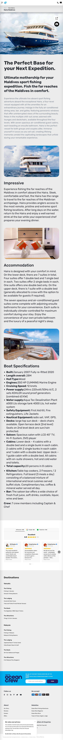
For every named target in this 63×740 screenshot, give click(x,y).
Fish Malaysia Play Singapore (11, 660)
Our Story (6, 708)
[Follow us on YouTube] (20, 694)
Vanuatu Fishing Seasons (10, 593)
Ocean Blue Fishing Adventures (40, 708)
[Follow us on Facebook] (4, 694)
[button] (4, 552)
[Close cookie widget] (35, 721)
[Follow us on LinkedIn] (11, 694)
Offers (5, 716)
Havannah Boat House (10, 601)
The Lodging (8, 598)
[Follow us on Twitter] (17, 694)
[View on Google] (7, 545)
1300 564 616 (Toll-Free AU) (39, 725)
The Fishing (7, 588)
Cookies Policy (24, 737)
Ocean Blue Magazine (37, 711)
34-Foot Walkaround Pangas (11, 652)
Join (52, 681)
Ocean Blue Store (36, 713)
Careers (6, 713)
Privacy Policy (32, 737)
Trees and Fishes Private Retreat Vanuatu (15, 603)
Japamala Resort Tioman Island (12, 642)
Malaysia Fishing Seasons (11, 635)
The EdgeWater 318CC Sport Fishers (13, 611)
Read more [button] (9, 559)
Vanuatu (7, 583)
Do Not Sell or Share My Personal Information (18, 734)
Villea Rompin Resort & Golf (11, 645)
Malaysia (7, 625)
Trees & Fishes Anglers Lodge (40, 716)
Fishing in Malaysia (9, 632)
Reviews (6, 711)
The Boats (7, 608)
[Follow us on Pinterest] (14, 694)
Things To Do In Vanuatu (10, 618)
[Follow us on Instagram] (7, 694)
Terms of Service (40, 737)
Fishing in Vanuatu (9, 591)
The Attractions (9, 615)
